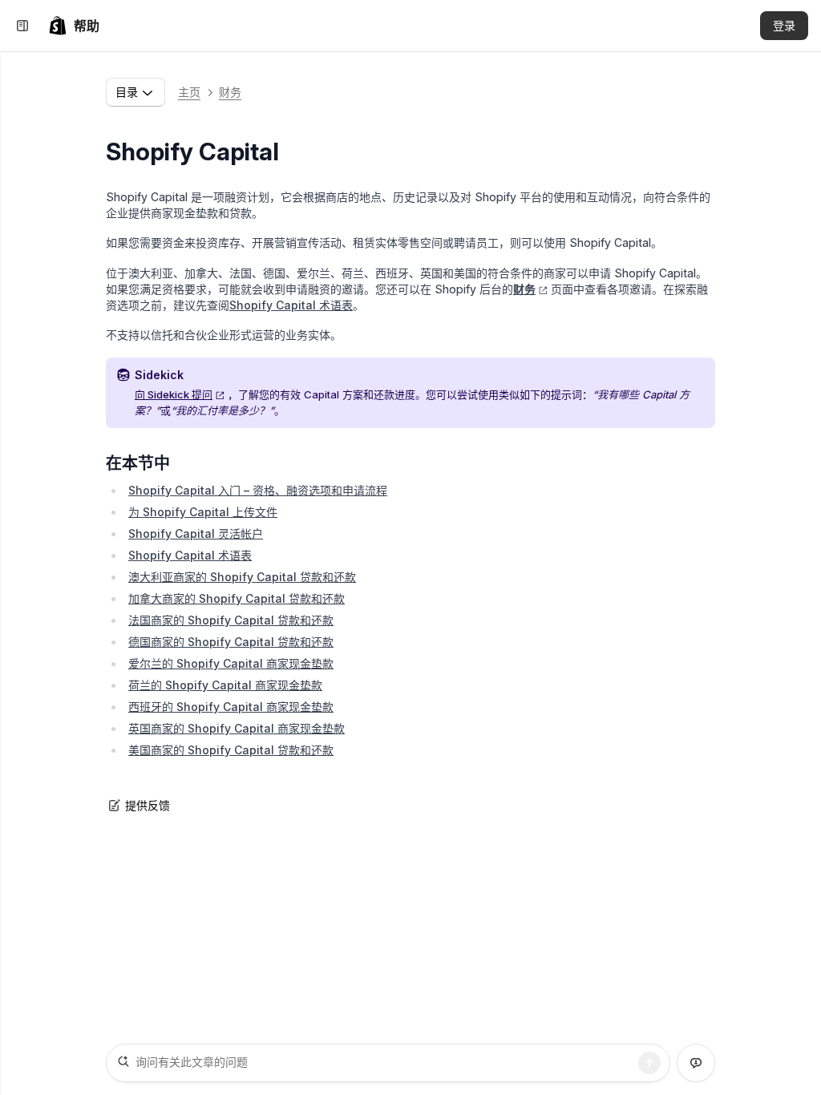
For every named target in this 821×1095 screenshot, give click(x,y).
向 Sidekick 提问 (173, 394)
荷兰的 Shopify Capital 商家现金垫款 (225, 685)
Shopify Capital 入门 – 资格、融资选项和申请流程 (257, 490)
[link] (73, 25)
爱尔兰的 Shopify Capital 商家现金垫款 (231, 663)
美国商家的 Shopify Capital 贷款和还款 (231, 750)
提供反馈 (147, 805)
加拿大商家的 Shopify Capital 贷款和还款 (236, 598)
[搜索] (649, 1063)
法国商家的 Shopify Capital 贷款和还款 (231, 620)
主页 (189, 92)
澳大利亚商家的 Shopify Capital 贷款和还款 (242, 577)
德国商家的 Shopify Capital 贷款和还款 (231, 642)
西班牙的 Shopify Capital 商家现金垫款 (231, 706)
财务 (230, 92)
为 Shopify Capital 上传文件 (202, 512)
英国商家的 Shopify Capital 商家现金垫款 (236, 728)
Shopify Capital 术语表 (291, 305)
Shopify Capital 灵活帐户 (195, 533)
